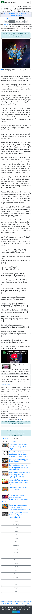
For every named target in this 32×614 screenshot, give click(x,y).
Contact (3, 604)
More (14, 612)
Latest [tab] (6, 438)
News (7, 21)
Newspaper (16, 549)
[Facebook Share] (7, 18)
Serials (16, 574)
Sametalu (10, 602)
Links (24, 602)
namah (27, 383)
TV (26, 21)
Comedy (16, 581)
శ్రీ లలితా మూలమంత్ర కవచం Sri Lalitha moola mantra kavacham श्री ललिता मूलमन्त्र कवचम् (19, 507)
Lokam (12, 21)
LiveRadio (16, 556)
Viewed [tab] (15, 438)
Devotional (16, 577)
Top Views (16, 524)
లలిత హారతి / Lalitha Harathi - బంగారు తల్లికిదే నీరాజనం (19, 490)
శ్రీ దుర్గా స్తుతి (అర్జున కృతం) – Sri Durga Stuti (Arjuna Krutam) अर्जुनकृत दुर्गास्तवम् (18, 467)
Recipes (16, 584)
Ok (18, 612)
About (3, 602)
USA (16, 570)
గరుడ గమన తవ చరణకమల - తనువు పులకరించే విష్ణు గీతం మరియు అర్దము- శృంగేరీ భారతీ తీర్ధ (19, 475)
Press (16, 538)
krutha (22, 383)
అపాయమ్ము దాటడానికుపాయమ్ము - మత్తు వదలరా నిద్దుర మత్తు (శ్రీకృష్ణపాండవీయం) (19, 515)
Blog (28, 604)
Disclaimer (10, 604)
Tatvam (17, 21)
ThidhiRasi (17, 602)
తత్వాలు (15, 441)
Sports (16, 591)
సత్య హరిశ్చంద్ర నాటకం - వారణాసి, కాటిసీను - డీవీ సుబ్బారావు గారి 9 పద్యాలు (18, 446)
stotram (11, 383)
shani (6, 383)
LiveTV (16, 552)
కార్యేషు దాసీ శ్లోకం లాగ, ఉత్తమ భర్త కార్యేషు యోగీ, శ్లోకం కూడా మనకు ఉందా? (18, 482)
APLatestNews (10, 2)
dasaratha (17, 383)
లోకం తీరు (6, 24)
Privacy (18, 604)
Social (24, 604)
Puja (22, 21)
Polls (16, 541)
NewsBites (16, 545)
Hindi (16, 567)
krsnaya (4, 384)
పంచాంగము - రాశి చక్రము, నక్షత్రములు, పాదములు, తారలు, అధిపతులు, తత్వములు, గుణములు (19, 454)
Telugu (16, 560)
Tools (29, 602)
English (16, 563)
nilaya (8, 384)
